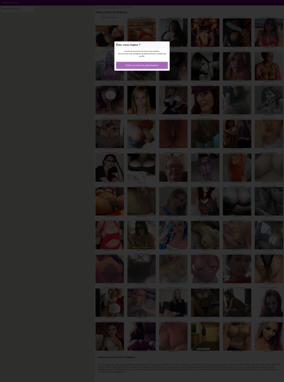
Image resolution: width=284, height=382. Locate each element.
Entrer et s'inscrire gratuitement (142, 65)
